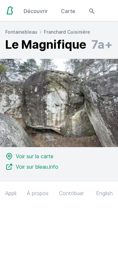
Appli (10, 193)
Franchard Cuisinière (67, 32)
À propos (38, 193)
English (104, 193)
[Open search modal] (91, 10)
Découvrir (36, 11)
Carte (68, 11)
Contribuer (71, 193)
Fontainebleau (21, 32)
